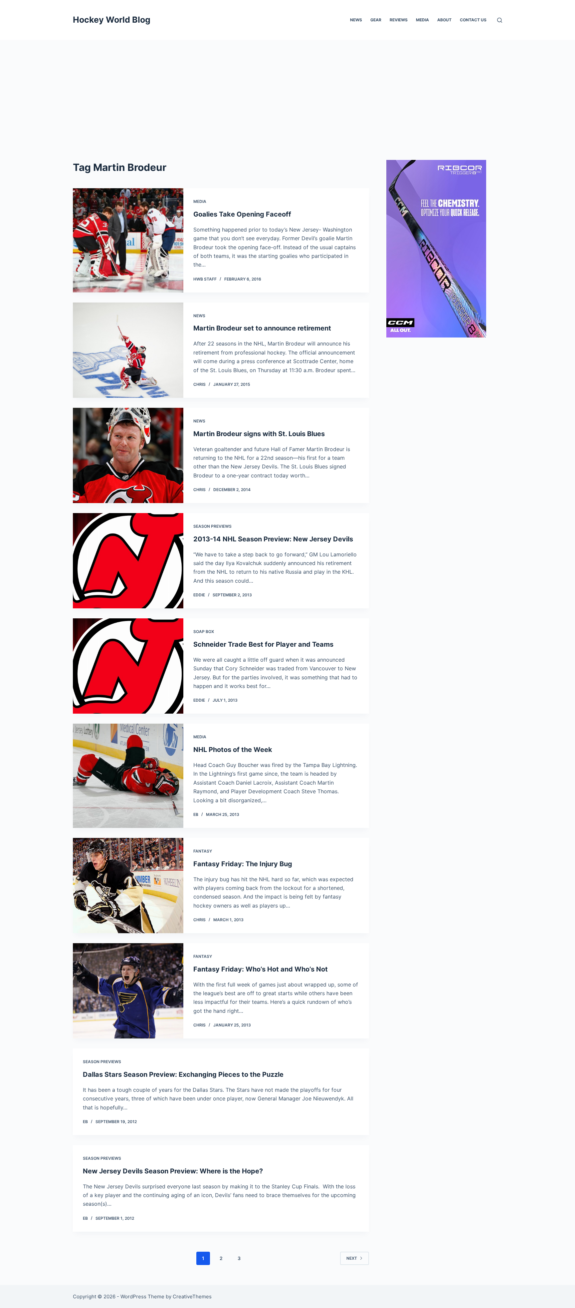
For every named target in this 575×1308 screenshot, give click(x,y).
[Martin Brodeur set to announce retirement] (128, 350)
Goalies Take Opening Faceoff (242, 214)
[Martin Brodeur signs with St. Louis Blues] (128, 455)
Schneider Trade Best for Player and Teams (263, 644)
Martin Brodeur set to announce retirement (262, 328)
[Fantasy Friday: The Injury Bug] (128, 885)
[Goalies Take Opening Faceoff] (128, 240)
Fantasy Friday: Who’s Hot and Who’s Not (260, 969)
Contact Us (473, 19)
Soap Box (203, 631)
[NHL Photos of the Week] (128, 776)
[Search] (499, 20)
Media (422, 19)
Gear (375, 19)
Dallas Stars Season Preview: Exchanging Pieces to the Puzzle (183, 1074)
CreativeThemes (192, 1296)
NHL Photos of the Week (232, 750)
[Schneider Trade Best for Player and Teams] (128, 666)
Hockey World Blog (111, 20)
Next (351, 1258)
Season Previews (212, 526)
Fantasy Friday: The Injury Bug (242, 864)
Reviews (399, 19)
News (356, 19)
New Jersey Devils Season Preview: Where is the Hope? (173, 1171)
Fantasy (202, 851)
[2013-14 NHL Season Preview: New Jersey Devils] (128, 560)
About (444, 19)
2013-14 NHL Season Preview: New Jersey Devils (273, 539)
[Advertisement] (287, 90)
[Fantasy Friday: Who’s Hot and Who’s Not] (128, 990)
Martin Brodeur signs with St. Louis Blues (259, 434)
